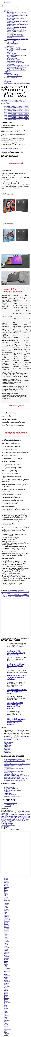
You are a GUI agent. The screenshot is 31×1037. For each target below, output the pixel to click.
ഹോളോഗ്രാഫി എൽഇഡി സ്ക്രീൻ (17, 39)
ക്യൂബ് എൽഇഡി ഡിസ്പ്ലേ (16, 67)
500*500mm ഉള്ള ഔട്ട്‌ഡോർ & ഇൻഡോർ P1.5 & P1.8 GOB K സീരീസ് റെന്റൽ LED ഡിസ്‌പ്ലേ (15, 592)
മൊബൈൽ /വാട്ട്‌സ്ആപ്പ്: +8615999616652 (16, 736)
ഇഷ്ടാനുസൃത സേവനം (11, 40)
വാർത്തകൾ (7, 73)
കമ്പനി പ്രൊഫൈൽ (13, 43)
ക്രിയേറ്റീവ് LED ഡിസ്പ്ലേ (15, 34)
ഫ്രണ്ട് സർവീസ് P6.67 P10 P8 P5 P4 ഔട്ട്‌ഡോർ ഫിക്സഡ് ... (17, 691)
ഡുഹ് (9, 52)
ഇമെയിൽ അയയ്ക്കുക (8, 825)
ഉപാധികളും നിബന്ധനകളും (12, 796)
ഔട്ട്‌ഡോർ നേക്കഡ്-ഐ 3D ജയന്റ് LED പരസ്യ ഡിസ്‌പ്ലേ (16, 677)
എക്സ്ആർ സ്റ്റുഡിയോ (14, 61)
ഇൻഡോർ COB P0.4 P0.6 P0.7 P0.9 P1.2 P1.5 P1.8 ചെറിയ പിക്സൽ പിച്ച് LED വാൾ (15, 595)
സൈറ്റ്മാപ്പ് (4, 813)
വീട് (5, 9)
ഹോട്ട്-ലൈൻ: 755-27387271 (12, 739)
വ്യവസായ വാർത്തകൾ (14, 76)
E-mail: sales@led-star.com (11, 738)
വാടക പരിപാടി (12, 58)
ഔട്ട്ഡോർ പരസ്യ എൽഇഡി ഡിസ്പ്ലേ (17, 83)
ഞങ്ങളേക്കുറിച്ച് (9, 787)
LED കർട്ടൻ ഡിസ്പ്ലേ (14, 68)
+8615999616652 (5, 826)
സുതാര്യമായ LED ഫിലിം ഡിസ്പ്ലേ (15, 778)
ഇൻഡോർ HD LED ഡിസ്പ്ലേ (16, 70)
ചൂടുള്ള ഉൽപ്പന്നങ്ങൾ (23, 811)
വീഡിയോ (7, 71)
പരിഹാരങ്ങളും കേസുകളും (12, 790)
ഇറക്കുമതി (10, 46)
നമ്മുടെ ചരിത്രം (12, 45)
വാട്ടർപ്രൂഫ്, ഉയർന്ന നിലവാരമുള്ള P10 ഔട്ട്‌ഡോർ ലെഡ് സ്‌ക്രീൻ (15, 705)
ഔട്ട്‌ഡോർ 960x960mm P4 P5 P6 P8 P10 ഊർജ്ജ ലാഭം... (16, 666)
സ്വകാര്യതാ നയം (10, 794)
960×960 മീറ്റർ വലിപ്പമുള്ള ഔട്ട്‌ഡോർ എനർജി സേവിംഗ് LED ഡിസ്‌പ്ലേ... (16, 721)
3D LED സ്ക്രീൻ (11, 53)
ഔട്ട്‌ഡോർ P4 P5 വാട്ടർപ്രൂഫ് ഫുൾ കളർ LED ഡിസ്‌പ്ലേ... (16, 653)
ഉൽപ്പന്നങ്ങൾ (8, 11)
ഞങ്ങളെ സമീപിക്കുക (10, 77)
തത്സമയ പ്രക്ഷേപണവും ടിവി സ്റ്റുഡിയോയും (16, 55)
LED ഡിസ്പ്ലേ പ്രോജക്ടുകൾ (16, 49)
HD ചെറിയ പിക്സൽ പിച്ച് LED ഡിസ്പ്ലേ (17, 759)
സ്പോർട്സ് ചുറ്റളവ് (13, 59)
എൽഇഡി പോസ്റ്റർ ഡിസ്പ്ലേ (16, 30)
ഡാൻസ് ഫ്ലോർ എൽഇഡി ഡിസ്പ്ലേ (16, 775)
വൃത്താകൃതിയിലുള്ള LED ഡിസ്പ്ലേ (18, 65)
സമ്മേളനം (10, 50)
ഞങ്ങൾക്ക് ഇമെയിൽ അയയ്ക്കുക (11, 148)
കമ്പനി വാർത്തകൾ (13, 74)
